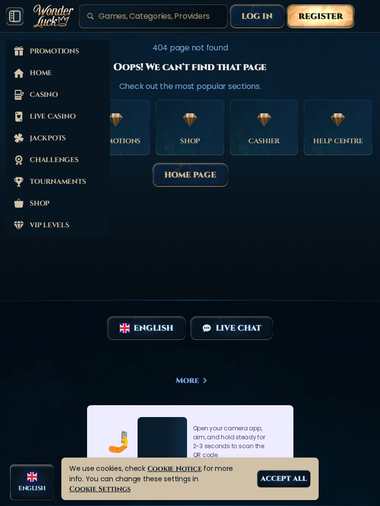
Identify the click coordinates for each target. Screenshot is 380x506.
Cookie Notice (174, 468)
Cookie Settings (100, 489)
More (187, 380)
